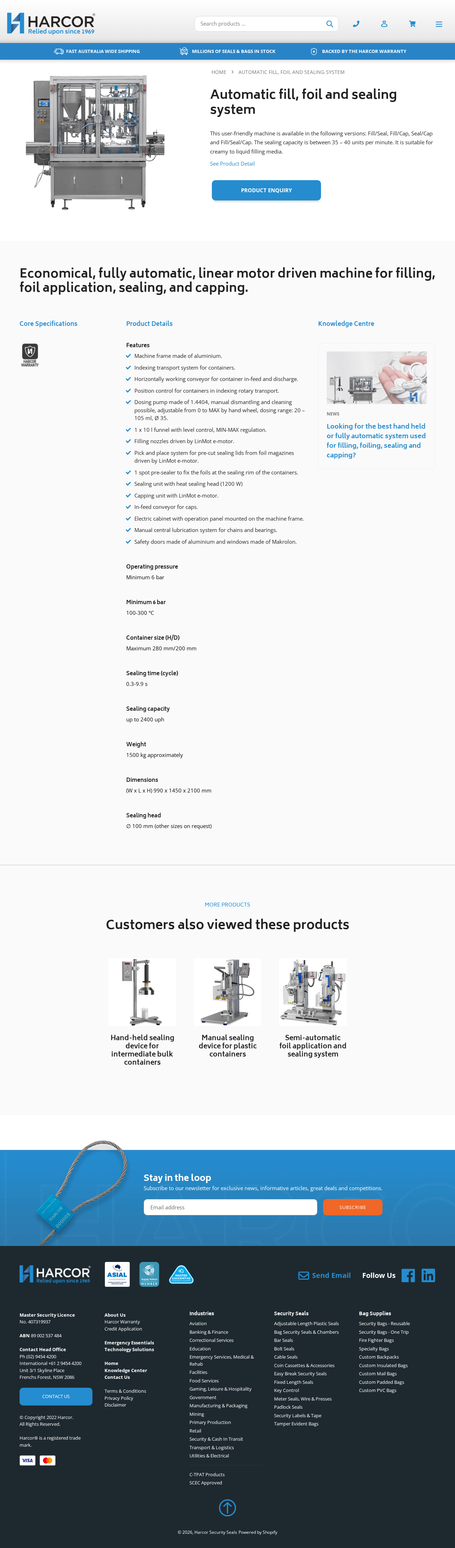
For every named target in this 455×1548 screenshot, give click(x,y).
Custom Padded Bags (381, 1382)
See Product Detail (232, 163)
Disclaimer (115, 1405)
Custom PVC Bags (377, 1390)
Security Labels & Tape (297, 1415)
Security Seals (291, 1314)
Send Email (331, 1275)
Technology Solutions (129, 1349)
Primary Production (210, 1422)
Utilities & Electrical (209, 1455)
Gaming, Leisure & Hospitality (220, 1389)
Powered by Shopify (258, 1532)
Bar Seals (283, 1340)
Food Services (204, 1380)
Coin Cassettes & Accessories (304, 1365)
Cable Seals (286, 1357)
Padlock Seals (288, 1407)
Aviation (198, 1323)
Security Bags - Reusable (384, 1323)
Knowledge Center (126, 1370)
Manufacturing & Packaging (218, 1405)
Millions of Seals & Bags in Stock (233, 51)
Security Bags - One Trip (384, 1332)
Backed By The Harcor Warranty (364, 51)
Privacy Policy (119, 1398)
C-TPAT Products (207, 1474)
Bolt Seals (284, 1348)
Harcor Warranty (122, 1321)
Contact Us (56, 1396)
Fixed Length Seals (293, 1382)
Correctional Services (211, 1340)
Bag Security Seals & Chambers (306, 1332)
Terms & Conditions (125, 1391)
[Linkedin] (425, 1275)
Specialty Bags (374, 1348)
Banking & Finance (208, 1332)
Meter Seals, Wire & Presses (303, 1399)
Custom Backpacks (379, 1357)
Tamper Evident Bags (296, 1423)
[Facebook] (406, 1275)
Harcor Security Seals (215, 1532)
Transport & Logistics (211, 1447)
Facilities (198, 1372)
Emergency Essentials (129, 1342)
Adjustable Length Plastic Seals (306, 1323)
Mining (196, 1414)
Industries (201, 1314)
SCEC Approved (205, 1482)
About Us (115, 1315)
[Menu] (440, 23)
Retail (195, 1431)
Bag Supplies (375, 1314)
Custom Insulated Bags (383, 1365)
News (333, 414)
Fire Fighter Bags (376, 1340)
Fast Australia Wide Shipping (103, 51)
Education (200, 1348)
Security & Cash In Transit (216, 1439)
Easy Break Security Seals (300, 1373)
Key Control (286, 1390)
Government (202, 1397)
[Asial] (117, 1275)
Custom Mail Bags (378, 1373)
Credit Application (123, 1329)
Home (219, 72)
